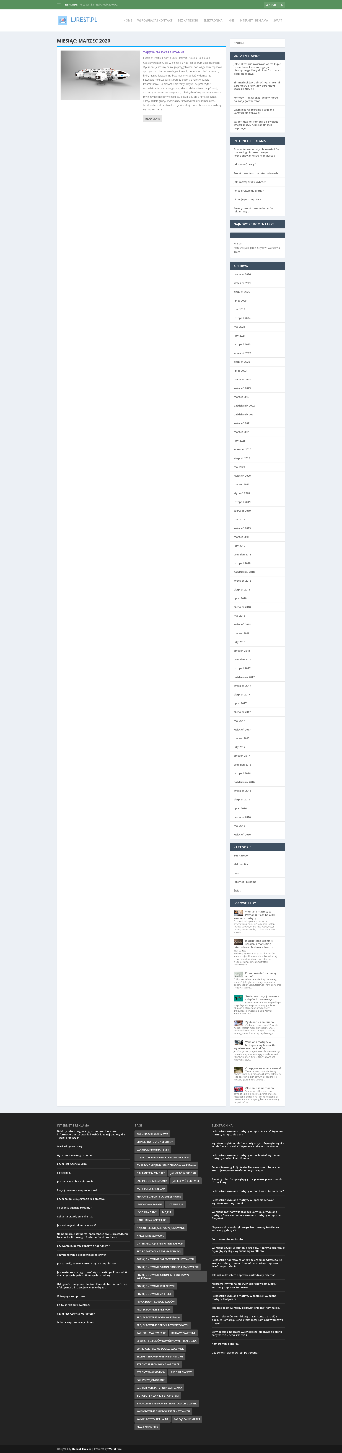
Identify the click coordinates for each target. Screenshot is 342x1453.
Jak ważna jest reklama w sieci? (76, 1225)
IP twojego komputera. (248, 199)
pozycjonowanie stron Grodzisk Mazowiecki (168, 1267)
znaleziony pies (147, 1427)
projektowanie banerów (153, 1309)
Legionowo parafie (149, 1204)
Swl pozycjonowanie (151, 1380)
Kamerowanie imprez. (225, 1343)
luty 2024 (239, 335)
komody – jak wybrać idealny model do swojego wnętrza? (256, 99)
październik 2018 (244, 572)
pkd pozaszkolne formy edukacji (159, 1251)
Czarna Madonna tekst (153, 1149)
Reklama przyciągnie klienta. (75, 1216)
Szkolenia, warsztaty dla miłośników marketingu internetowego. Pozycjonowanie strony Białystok (256, 152)
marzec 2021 (241, 432)
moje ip (167, 1212)
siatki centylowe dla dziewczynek (160, 1348)
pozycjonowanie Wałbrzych (156, 1286)
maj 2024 (239, 326)
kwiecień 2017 (242, 729)
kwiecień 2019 (242, 528)
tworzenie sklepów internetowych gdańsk (167, 1403)
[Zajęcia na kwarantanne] (100, 75)
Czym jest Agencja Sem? (72, 1163)
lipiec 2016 (240, 808)
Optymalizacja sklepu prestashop (160, 1243)
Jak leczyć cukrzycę (186, 1181)
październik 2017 (244, 677)
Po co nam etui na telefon (228, 1239)
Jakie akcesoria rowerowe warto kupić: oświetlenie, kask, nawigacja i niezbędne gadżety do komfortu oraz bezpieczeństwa (257, 68)
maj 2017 (239, 720)
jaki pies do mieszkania (152, 1181)
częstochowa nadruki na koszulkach (163, 1157)
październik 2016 (244, 782)
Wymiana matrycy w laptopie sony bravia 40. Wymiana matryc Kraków (254, 1045)
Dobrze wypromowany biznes (75, 1322)
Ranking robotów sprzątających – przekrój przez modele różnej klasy (247, 1180)
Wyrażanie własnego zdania (74, 1155)
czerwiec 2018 (242, 607)
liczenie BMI (175, 1204)
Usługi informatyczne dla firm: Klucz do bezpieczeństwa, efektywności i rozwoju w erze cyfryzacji (92, 1285)
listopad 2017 (242, 668)
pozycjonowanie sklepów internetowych (165, 1259)
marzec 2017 (241, 738)
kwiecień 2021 (242, 423)
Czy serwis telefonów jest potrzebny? (235, 1352)
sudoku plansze (181, 1372)
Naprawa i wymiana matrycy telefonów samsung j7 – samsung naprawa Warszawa (245, 1285)
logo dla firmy (147, 1212)
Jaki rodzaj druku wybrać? (250, 182)
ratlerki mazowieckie (151, 1333)
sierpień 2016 (242, 799)
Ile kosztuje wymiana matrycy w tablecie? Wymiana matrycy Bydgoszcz (244, 1297)
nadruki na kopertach (152, 1220)
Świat (277, 20)
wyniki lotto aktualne (153, 1419)
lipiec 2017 (240, 703)
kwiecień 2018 (242, 624)
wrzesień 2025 (242, 283)
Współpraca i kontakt (155, 20)
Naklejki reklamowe (150, 1235)
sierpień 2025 (242, 292)
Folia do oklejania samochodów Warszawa (166, 1165)
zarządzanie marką (187, 1419)
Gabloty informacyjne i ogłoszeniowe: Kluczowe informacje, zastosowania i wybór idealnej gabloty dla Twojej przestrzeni (91, 1134)
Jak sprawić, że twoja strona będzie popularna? (86, 1263)
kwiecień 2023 (242, 388)
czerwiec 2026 (242, 274)
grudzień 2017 (242, 659)
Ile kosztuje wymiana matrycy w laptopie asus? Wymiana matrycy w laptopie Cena (247, 1132)
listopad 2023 (242, 344)
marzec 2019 (241, 537)
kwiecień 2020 (242, 475)
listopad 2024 (242, 318)
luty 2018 (239, 642)
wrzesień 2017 (242, 685)
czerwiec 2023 (242, 379)
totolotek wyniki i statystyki (158, 1395)
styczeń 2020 (242, 493)
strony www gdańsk (151, 1372)
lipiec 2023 (240, 370)
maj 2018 (239, 615)
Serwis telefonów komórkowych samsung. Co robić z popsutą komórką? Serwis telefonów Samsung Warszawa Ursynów (247, 1320)
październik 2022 (244, 405)
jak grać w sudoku (183, 1173)
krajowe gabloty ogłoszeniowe (159, 1196)
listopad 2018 (242, 563)
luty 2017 (239, 747)
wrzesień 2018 (242, 580)
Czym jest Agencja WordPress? (76, 1313)
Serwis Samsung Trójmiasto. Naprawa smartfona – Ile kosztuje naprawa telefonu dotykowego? (246, 1168)
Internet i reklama (254, 20)
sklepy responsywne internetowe (160, 1356)
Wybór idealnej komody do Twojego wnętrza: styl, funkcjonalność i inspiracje (256, 125)
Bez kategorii (188, 20)
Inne (231, 20)
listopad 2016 (242, 773)
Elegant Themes (81, 1449)
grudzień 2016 (242, 764)
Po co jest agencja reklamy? (74, 1207)
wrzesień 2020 (242, 449)
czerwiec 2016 (242, 817)
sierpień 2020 (242, 458)
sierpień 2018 (242, 589)
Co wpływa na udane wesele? (263, 1068)
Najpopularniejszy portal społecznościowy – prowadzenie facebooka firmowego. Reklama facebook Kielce (92, 1235)
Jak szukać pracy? (245, 164)
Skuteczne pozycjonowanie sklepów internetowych (262, 998)
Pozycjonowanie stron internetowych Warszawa (164, 1276)
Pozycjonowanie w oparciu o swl (77, 1190)
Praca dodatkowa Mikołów (156, 1301)
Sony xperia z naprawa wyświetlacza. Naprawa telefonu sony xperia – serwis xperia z (247, 1333)
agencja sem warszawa (152, 1134)
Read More (152, 118)
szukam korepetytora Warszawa (159, 1387)
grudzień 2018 (242, 554)
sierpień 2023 (242, 361)
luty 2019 (239, 545)
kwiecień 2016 (242, 834)
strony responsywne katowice (158, 1364)
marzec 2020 (241, 484)
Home (128, 20)
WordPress (114, 1449)
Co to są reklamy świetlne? (73, 1305)
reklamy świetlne (183, 1333)
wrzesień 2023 (242, 353)
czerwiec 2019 (242, 510)
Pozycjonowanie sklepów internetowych (82, 1254)
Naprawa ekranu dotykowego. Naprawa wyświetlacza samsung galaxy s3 (245, 1228)
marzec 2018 (241, 633)
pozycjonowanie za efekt (154, 1294)
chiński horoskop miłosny (155, 1141)
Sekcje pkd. (64, 1172)
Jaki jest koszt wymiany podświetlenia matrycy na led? (246, 1307)
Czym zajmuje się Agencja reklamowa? (81, 1199)
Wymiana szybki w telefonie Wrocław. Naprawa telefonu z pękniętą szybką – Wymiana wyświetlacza (248, 1249)
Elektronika (213, 20)
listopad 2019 (242, 502)
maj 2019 (239, 519)
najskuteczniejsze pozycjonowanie (161, 1228)
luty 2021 (239, 440)
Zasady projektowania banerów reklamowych (253, 209)
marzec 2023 (241, 397)
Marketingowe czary (69, 1146)
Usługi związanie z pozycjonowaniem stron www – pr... (110, 4)
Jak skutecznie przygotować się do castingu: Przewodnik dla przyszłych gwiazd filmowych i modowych (92, 1273)
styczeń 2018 (242, 650)
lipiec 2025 (240, 300)
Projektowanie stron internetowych (256, 173)
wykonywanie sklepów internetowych (163, 1411)
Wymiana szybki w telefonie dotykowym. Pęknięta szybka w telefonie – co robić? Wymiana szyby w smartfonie (248, 1144)
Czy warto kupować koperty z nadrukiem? (83, 1246)
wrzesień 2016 (242, 790)
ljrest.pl (157, 57)
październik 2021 (244, 414)
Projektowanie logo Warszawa (158, 1317)
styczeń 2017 (242, 755)
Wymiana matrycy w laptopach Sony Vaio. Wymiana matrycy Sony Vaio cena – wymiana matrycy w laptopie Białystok (246, 1215)
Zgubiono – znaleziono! (259, 1022)
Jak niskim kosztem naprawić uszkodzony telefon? (243, 1275)
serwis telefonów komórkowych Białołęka (166, 1341)
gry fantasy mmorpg (151, 1173)
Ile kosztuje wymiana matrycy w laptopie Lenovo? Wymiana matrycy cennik (243, 1201)
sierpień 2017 (242, 694)
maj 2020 (239, 467)
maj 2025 (239, 309)
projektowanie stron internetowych (163, 1325)
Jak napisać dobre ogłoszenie (75, 1181)
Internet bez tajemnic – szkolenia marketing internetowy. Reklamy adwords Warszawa (254, 945)
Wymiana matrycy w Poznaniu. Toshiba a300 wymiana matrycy (254, 915)
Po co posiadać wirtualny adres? (260, 974)
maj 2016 (239, 825)
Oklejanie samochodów (259, 1088)
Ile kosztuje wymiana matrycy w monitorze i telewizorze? (248, 1191)
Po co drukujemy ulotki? (249, 190)
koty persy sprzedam (151, 1188)
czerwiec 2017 (242, 712)
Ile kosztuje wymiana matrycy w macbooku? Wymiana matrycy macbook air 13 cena (246, 1156)
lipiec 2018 (240, 598)
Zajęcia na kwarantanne (163, 52)
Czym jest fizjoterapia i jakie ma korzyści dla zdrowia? (254, 111)
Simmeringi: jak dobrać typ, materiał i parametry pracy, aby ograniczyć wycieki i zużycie (257, 86)
